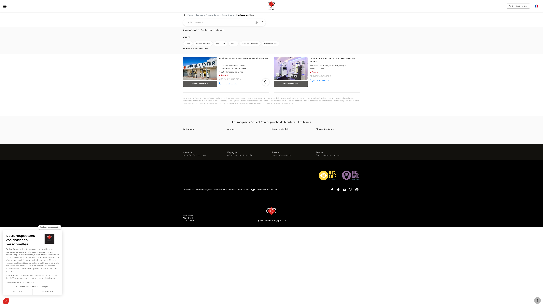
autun (188, 43)
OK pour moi (47, 292)
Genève (319, 155)
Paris (279, 155)
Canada (187, 152)
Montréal (187, 155)
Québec (196, 155)
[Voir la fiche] (226, 74)
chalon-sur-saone (203, 43)
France (275, 152)
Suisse (319, 152)
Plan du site (243, 190)
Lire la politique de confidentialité (20, 282)
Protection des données (225, 190)
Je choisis (17, 292)
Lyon (274, 155)
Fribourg (328, 155)
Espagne (232, 152)
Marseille (287, 155)
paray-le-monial (270, 43)
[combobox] (224, 22)
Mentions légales (204, 190)
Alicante (231, 155)
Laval (204, 155)
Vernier (337, 155)
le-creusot (220, 43)
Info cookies (188, 190)
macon (233, 43)
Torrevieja (247, 155)
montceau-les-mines (250, 43)
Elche (238, 155)
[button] (6, 301)
